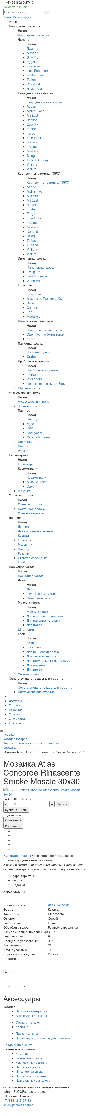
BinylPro (32, 57)
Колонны (24, 540)
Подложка (25, 441)
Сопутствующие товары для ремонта (45, 687)
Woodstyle (34, 84)
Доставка (15, 700)
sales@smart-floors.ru (19, 1105)
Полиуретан (35, 432)
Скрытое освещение (33, 557)
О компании (18, 718)
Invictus (32, 146)
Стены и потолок (30, 504)
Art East (32, 115)
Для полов (34, 624)
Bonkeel (32, 120)
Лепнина (24, 526)
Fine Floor (34, 137)
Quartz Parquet (37, 276)
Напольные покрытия (33, 35)
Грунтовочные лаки (41, 593)
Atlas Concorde (37, 481)
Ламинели (34, 88)
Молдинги (25, 544)
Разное (23, 450)
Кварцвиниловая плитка (44, 102)
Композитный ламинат (32, 1062)
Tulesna (32, 245)
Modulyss (33, 316)
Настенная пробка (31, 508)
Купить (62, 804)
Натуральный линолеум (44, 330)
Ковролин (34, 294)
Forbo (31, 338)
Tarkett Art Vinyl (38, 160)
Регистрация (22, 17)
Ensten (32, 128)
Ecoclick (32, 124)
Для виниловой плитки (43, 651)
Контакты (15, 723)
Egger (31, 61)
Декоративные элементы (36, 531)
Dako (30, 486)
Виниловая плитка (29, 1058)
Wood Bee (34, 280)
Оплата (14, 705)
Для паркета (36, 665)
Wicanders (34, 379)
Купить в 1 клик (16, 809)
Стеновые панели (31, 513)
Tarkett (32, 79)
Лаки (30, 589)
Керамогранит (28, 464)
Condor (32, 307)
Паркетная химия (31, 575)
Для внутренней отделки (45, 616)
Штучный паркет (30, 388)
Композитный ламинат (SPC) (48, 182)
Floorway (33, 66)
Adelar (31, 106)
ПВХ (30, 428)
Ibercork (32, 374)
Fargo (31, 133)
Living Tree (34, 271)
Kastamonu (35, 75)
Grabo (31, 356)
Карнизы (24, 535)
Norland (32, 231)
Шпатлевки (26, 629)
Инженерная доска (40, 267)
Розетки (23, 553)
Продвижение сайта (18, 1044)
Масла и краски (38, 611)
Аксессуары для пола (33, 401)
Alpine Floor (35, 111)
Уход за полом (28, 674)
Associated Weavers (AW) (45, 298)
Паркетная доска (39, 352)
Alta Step (33, 195)
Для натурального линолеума (48, 660)
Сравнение (13, 820)
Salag (31, 155)
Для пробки (35, 669)
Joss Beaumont (38, 70)
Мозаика (24, 490)
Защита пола (27, 406)
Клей (21, 562)
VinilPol (32, 169)
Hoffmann (33, 142)
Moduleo (33, 151)
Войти (7, 17)
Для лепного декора (41, 656)
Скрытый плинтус (39, 437)
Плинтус (33, 419)
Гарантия (16, 709)
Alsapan (32, 52)
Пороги (23, 446)
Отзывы (14, 714)
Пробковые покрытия (42, 370)
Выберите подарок (17, 855)
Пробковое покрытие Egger (47, 383)
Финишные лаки (38, 598)
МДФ (30, 423)
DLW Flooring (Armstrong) (45, 334)
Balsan (31, 303)
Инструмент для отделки (36, 691)
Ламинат (33, 48)
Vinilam (32, 164)
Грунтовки (34, 647)
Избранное (13, 826)
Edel (30, 312)
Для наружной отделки (43, 620)
